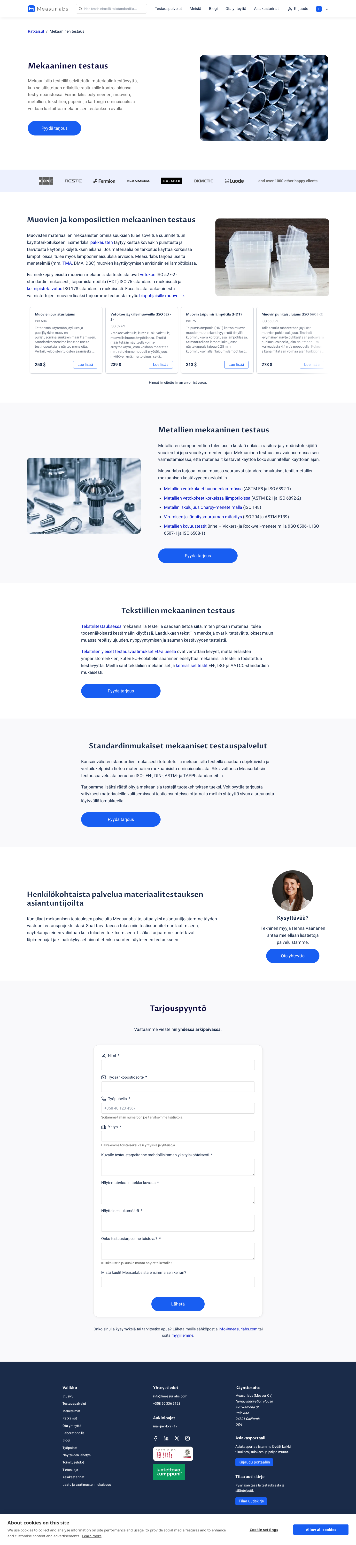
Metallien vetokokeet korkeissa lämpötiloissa (207, 498)
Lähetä (178, 1303)
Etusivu (68, 1396)
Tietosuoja (70, 1470)
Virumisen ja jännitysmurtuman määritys (203, 516)
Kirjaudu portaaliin (254, 1462)
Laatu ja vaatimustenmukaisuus (86, 1484)
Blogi (213, 8)
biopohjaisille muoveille (161, 295)
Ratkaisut (36, 31)
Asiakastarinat (266, 8)
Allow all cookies (321, 1529)
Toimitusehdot (73, 1462)
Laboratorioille (73, 1433)
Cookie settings (264, 1529)
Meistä (195, 8)
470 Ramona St (247, 1407)
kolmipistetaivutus (44, 288)
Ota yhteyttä (235, 8)
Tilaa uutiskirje (251, 1501)
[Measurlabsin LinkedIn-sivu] (166, 1438)
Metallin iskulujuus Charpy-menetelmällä (203, 507)
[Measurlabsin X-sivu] (176, 1438)
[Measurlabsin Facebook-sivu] (155, 1438)
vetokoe (147, 274)
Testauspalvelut (168, 8)
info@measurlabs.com (238, 1329)
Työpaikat (69, 1448)
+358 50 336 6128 (166, 1403)
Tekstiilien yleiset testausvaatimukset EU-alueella (128, 651)
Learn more (91, 1535)
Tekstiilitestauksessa (101, 626)
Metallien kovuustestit (185, 526)
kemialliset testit (192, 665)
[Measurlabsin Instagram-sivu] (187, 1438)
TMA (67, 263)
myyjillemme (182, 1335)
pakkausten (101, 242)
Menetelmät (71, 1411)
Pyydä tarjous (54, 128)
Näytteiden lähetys (76, 1455)
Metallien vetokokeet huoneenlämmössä (203, 488)
